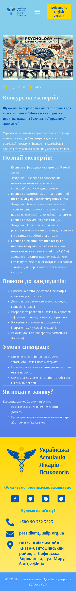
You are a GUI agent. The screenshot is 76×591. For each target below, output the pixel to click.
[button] (37, 11)
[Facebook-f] (15, 498)
